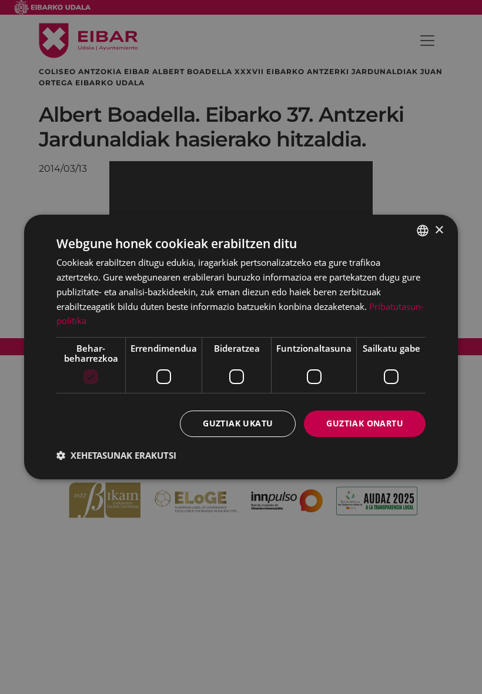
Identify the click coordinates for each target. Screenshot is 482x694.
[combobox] (423, 230)
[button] (116, 455)
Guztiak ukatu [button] (238, 423)
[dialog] (241, 347)
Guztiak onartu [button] (364, 423)
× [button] (438, 230)
